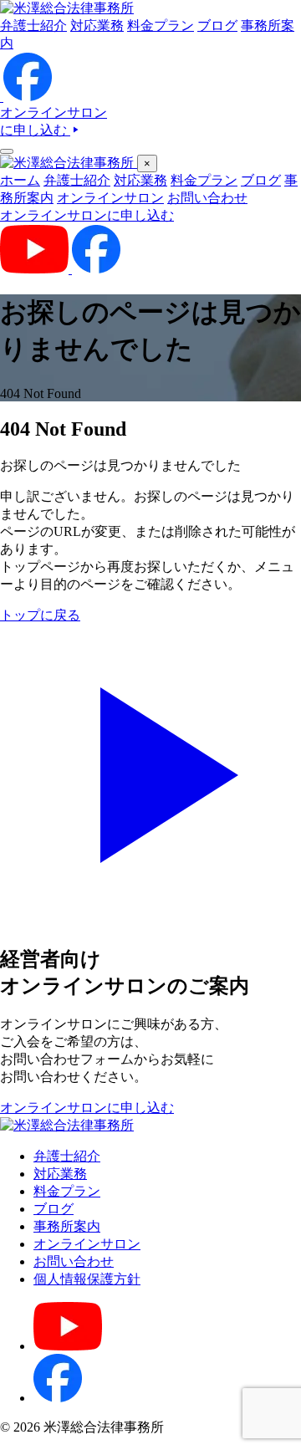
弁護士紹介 (33, 25)
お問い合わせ (207, 198)
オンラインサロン (110, 198)
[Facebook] (57, 1398)
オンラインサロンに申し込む (87, 215)
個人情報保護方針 (86, 1279)
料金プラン (160, 25)
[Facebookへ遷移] (27, 96)
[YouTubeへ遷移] (1, 96)
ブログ (217, 25)
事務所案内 (66, 1226)
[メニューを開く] (6, 151)
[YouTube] (67, 1346)
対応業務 (97, 25)
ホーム (20, 180)
